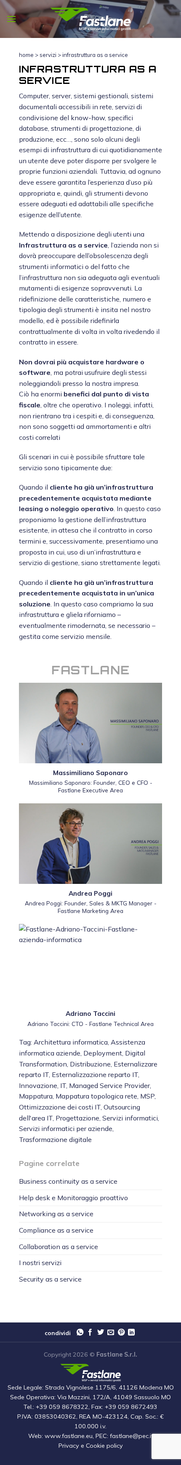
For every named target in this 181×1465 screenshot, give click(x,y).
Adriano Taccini (90, 1014)
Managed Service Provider (109, 1085)
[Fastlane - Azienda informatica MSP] (90, 19)
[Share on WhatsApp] (80, 1332)
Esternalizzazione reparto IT (95, 1074)
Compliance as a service (56, 1230)
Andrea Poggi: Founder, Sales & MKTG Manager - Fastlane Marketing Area (91, 906)
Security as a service (50, 1279)
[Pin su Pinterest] (121, 1332)
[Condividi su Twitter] (100, 1332)
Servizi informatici (130, 1118)
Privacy (69, 1445)
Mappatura (36, 1096)
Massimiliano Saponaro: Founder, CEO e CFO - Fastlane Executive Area (90, 786)
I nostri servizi (40, 1262)
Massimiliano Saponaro (90, 773)
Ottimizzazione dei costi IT (60, 1107)
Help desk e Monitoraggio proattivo (73, 1197)
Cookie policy (104, 1445)
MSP (147, 1096)
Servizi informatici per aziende (65, 1128)
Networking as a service (56, 1213)
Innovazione (38, 1085)
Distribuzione (90, 1064)
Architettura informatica (71, 1042)
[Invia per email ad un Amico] (110, 1332)
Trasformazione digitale (55, 1139)
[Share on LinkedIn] (131, 1332)
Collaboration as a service (58, 1246)
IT (63, 1085)
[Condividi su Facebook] (90, 1332)
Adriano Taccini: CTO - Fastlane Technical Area (90, 1023)
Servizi (48, 54)
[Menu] (11, 18)
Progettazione (77, 1118)
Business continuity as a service (68, 1181)
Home (26, 54)
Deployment (102, 1053)
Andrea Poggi (90, 893)
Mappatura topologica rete (96, 1096)
